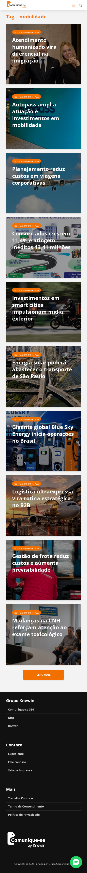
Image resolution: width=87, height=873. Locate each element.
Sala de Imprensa (20, 770)
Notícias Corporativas (26, 32)
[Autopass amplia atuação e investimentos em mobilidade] (43, 118)
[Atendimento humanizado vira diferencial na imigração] (43, 53)
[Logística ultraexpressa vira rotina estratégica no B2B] (43, 505)
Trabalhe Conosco (20, 798)
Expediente (16, 754)
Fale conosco (17, 762)
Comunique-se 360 (21, 709)
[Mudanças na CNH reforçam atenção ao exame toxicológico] (43, 634)
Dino (11, 718)
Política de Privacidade (24, 815)
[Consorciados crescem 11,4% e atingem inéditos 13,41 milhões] (43, 247)
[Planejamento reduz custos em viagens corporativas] (43, 182)
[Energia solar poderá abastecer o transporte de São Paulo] (43, 376)
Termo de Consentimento (26, 806)
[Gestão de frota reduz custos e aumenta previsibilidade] (43, 569)
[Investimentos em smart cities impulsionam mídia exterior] (43, 311)
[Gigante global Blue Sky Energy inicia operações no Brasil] (43, 440)
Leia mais (43, 674)
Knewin (13, 726)
